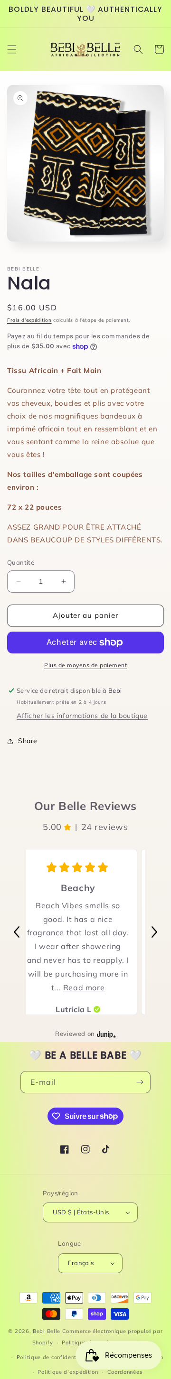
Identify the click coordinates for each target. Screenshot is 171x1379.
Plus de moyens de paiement (85, 665)
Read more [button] (83, 987)
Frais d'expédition (29, 320)
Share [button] (28, 740)
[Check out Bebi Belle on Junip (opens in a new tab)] (105, 1034)
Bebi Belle (46, 1331)
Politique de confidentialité (54, 1357)
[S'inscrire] (139, 1082)
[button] (11, 49)
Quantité (20, 562)
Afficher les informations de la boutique (82, 715)
